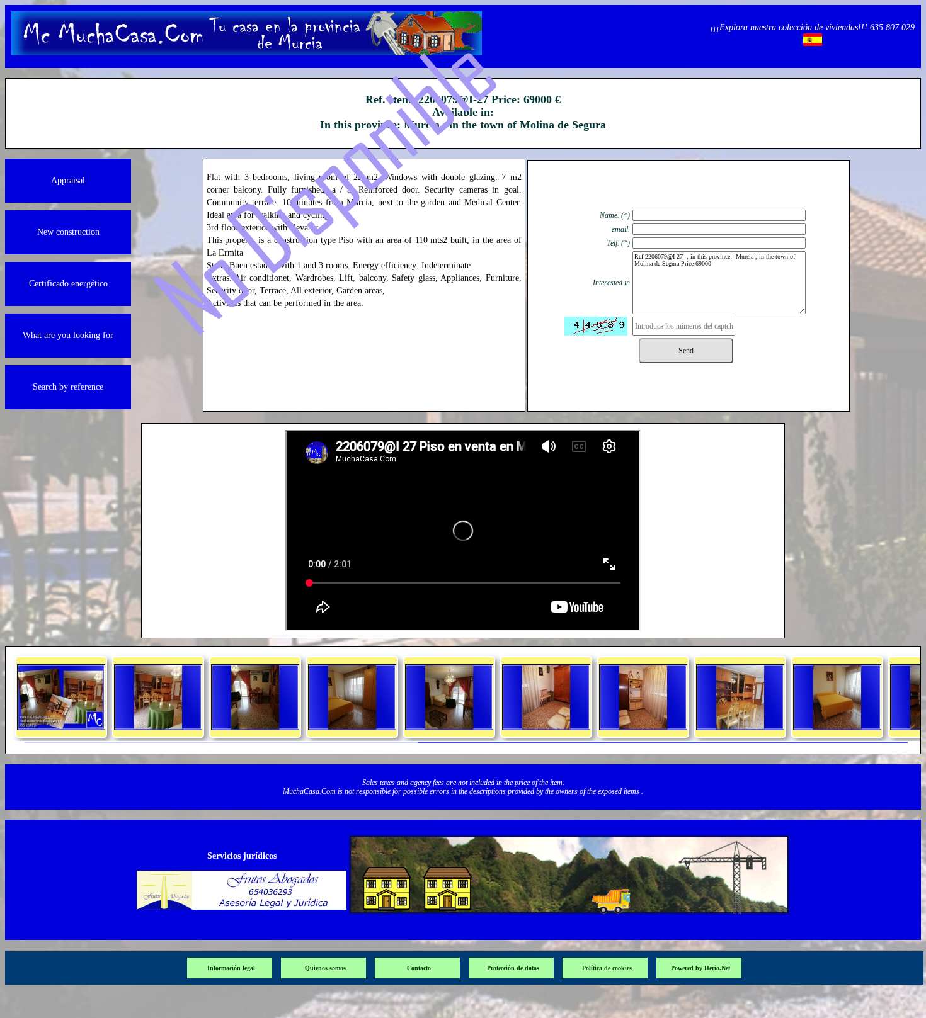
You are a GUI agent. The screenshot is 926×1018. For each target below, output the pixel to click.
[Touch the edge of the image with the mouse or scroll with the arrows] (61, 726)
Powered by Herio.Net (700, 967)
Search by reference (68, 387)
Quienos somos (325, 967)
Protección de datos (513, 967)
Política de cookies (607, 967)
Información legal (231, 967)
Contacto (419, 967)
